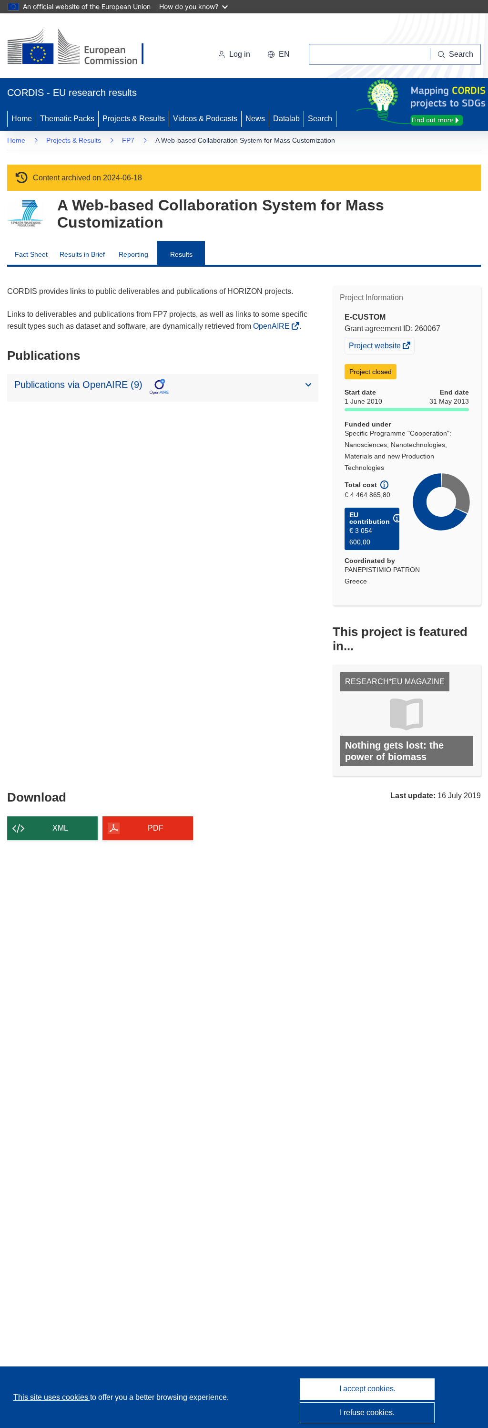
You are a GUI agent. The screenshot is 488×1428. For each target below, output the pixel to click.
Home (21, 119)
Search (320, 119)
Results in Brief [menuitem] (82, 254)
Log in (239, 54)
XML (60, 828)
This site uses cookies (51, 1397)
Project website (375, 347)
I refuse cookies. (367, 1412)
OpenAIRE (272, 326)
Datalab (286, 119)
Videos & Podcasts (205, 119)
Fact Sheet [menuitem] (31, 254)
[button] (278, 54)
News (255, 119)
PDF (155, 828)
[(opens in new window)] (84, 48)
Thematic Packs (67, 119)
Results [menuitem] (181, 254)
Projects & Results (133, 119)
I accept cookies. (367, 1389)
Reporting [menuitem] (133, 254)
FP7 (128, 140)
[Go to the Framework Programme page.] (25, 213)
